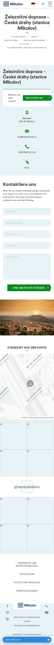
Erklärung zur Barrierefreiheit (27, 626)
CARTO (51, 417)
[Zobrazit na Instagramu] (13, 436)
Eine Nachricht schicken (28, 287)
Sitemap (27, 621)
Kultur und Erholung (27, 582)
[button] (50, 357)
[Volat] (46, 606)
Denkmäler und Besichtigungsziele (27, 564)
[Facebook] (7, 606)
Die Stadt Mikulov (18, 37)
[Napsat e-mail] (46, 612)
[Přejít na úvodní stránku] (13, 4)
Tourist (34, 37)
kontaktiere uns (34, 98)
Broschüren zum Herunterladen (27, 617)
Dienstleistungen (11, 40)
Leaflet (24, 417)
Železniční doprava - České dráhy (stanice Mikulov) (27, 48)
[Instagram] (7, 619)
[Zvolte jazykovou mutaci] (35, 4)
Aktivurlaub (27, 574)
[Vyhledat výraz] (43, 4)
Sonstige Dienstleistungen (34, 40)
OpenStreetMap (34, 417)
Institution (24, 44)
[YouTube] (7, 612)
